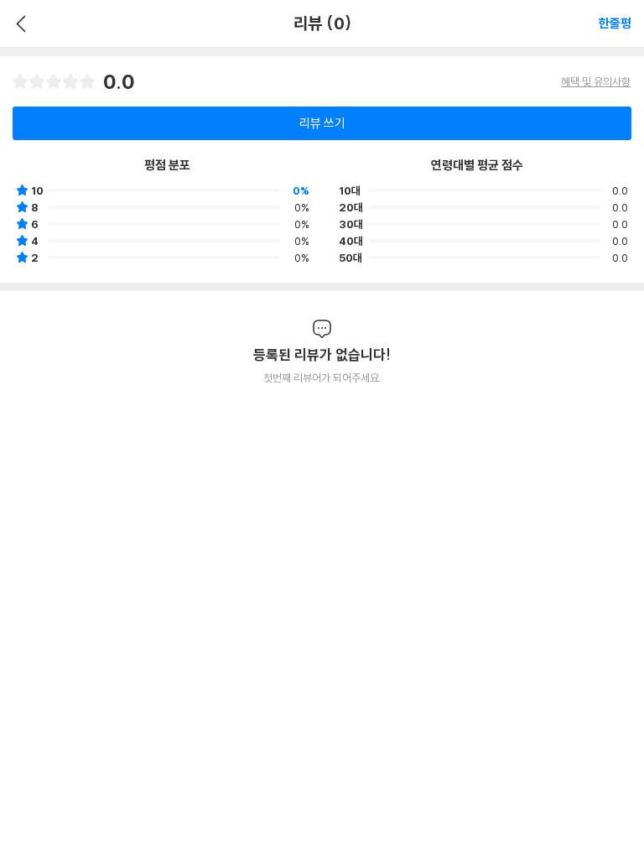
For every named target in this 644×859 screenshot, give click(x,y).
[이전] (19, 23)
